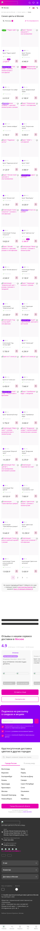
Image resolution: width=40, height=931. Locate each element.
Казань (4, 780)
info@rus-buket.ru (10, 845)
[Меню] (37, 3)
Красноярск (5, 788)
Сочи (23, 788)
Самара (24, 780)
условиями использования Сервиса (22, 731)
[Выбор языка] (33, 8)
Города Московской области (20, 806)
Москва (6, 8)
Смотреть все (20, 699)
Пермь (23, 773)
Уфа (22, 795)
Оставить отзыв (20, 692)
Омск (23, 769)
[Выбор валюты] (29, 8)
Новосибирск (6, 799)
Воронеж (5, 773)
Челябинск (25, 799)
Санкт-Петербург (27, 784)
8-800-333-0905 (27, 812)
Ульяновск (25, 791)
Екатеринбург (6, 776)
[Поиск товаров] (29, 3)
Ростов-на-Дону (27, 776)
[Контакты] (37, 8)
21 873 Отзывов (20, 647)
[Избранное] (33, 3)
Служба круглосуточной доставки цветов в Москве (20, 895)
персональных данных (19, 728)
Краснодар (5, 784)
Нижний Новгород (8, 795)
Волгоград (5, 769)
